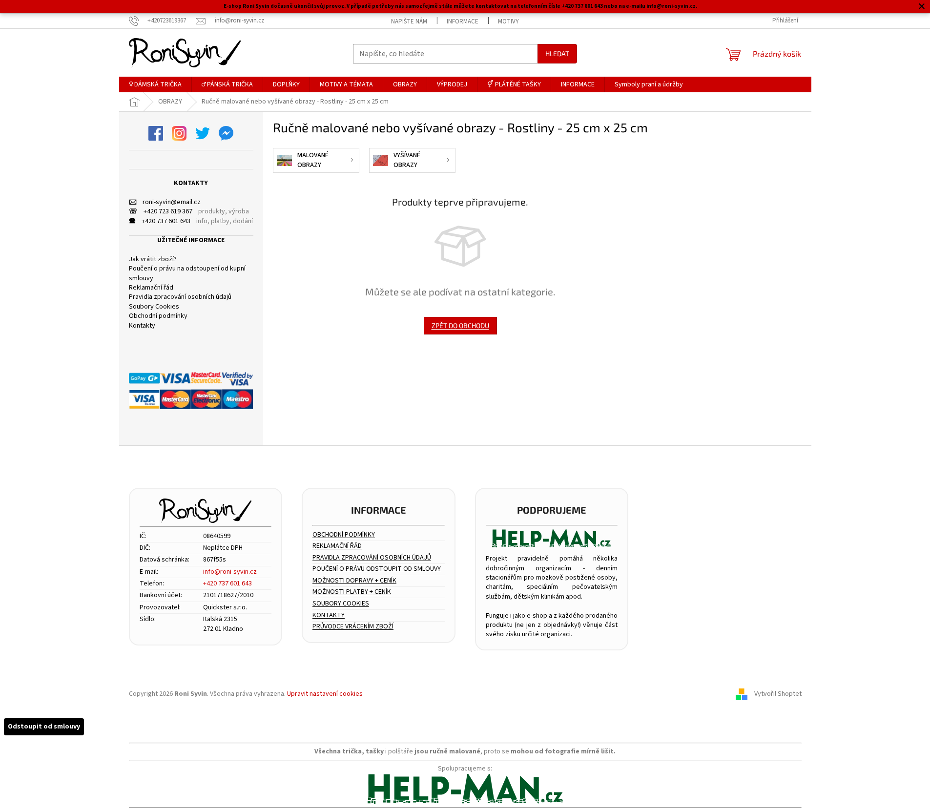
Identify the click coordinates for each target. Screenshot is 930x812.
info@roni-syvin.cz (671, 6)
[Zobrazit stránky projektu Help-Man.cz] (552, 538)
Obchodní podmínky (158, 316)
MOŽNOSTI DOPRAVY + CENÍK (354, 580)
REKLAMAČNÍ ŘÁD (337, 546)
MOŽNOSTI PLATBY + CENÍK (351, 592)
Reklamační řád (151, 287)
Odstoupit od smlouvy (44, 726)
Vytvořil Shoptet (778, 694)
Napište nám (409, 21)
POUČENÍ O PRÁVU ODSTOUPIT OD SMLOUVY (376, 569)
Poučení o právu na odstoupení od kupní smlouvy (187, 273)
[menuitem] (155, 84)
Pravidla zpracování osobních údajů (180, 297)
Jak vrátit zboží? (153, 259)
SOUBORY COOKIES (340, 603)
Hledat (557, 53)
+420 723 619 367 (160, 211)
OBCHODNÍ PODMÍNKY (343, 535)
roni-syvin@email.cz (165, 202)
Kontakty (142, 326)
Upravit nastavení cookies (325, 694)
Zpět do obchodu (460, 325)
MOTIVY (508, 21)
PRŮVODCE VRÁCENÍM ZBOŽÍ (352, 626)
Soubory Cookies (154, 307)
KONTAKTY (328, 615)
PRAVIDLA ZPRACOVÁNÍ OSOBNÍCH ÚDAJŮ (371, 557)
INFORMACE (462, 21)
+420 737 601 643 (582, 6)
